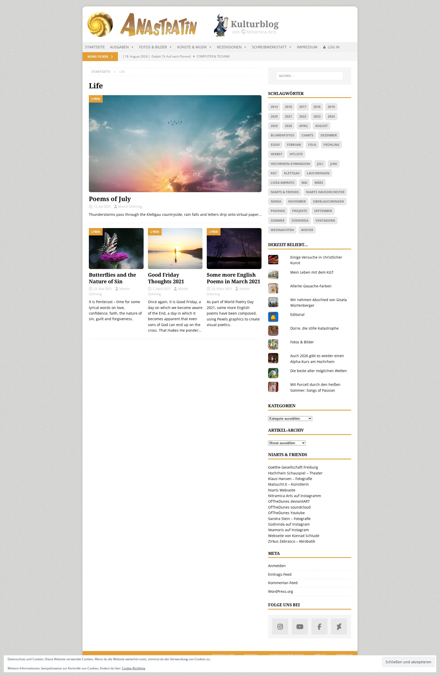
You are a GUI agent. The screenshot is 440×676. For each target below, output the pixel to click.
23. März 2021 (221, 288)
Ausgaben (119, 47)
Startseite (95, 47)
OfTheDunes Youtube (286, 512)
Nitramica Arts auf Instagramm (294, 495)
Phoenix (278, 211)
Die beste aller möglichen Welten (318, 370)
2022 (302, 116)
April (303, 126)
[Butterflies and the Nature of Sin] (116, 248)
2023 (317, 116)
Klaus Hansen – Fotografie (290, 478)
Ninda (276, 201)
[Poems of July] (175, 143)
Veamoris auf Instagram (288, 529)
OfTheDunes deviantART (289, 501)
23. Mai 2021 (102, 288)
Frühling (331, 145)
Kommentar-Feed (283, 582)
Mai (304, 182)
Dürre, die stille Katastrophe (314, 328)
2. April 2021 (162, 288)
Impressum (307, 47)
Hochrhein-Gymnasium (290, 164)
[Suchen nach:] (309, 76)
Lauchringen (318, 173)
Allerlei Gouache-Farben (311, 286)
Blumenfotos (282, 135)
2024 (331, 116)
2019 (331, 107)
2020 (274, 116)
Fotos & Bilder (153, 47)
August (321, 126)
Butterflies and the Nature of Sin (112, 278)
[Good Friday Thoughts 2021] (175, 248)
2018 (317, 107)
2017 (302, 107)
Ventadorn (325, 220)
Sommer (277, 220)
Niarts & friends (285, 192)
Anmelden (277, 565)
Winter (307, 230)
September (323, 211)
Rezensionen (229, 47)
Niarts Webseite (281, 490)
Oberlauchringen (328, 201)
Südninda (300, 220)
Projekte (299, 211)
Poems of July (110, 198)
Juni (333, 164)
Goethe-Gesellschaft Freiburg (293, 467)
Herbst (276, 154)
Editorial (297, 314)
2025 (274, 126)
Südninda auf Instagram (289, 524)
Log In (334, 47)
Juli (320, 164)
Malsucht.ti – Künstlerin (288, 484)
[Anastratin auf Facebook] (319, 626)
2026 (288, 126)
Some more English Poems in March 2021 (233, 278)
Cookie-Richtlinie (133, 668)
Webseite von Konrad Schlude (293, 535)
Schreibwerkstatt (269, 47)
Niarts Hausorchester (325, 192)
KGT (274, 173)
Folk (312, 145)
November (297, 201)
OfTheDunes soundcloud (289, 507)
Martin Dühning (130, 206)
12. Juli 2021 (102, 206)
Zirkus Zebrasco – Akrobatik (291, 541)
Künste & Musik (192, 47)
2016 (288, 107)
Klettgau (292, 173)
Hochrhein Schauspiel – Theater (295, 473)
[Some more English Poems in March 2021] (234, 248)
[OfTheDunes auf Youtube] (300, 626)
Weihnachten (282, 230)
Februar (294, 145)
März (318, 182)
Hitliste (296, 154)
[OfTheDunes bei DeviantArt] (339, 626)
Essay (275, 145)
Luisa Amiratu (282, 182)
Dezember (329, 135)
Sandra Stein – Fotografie (289, 518)
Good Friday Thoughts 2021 (166, 278)
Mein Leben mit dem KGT (312, 272)
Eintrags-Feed (280, 574)
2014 (274, 107)
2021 (288, 116)
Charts (307, 135)
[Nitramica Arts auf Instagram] (280, 626)
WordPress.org (280, 591)
